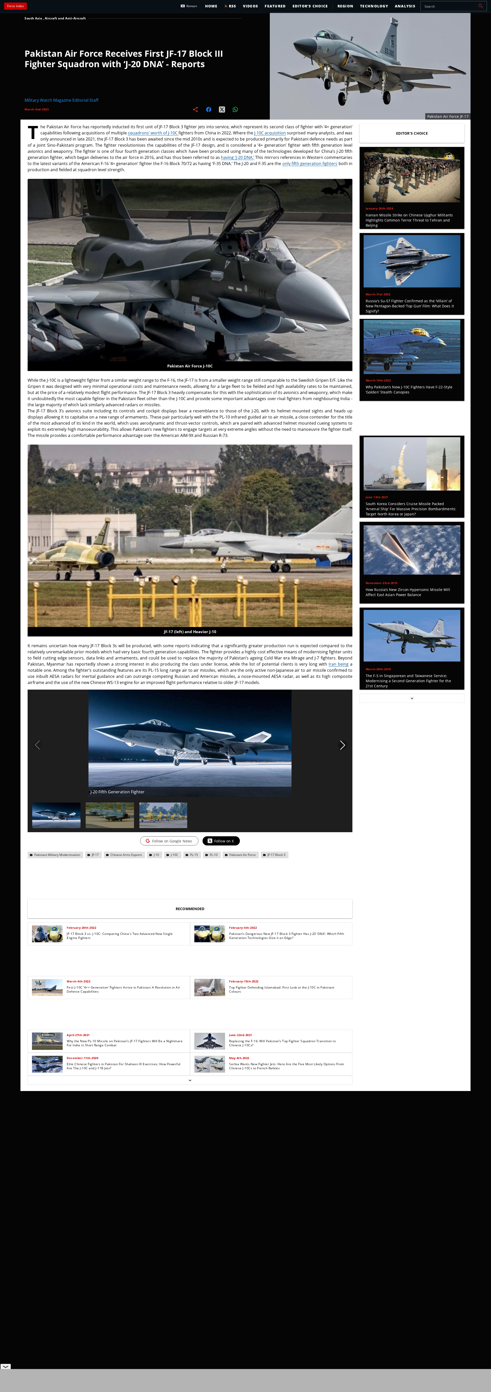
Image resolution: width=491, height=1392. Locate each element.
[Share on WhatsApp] (235, 109)
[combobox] (453, 6)
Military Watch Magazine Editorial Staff (61, 100)
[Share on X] (222, 109)
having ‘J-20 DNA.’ (237, 157)
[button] (481, 6)
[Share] (195, 109)
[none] (190, 1003)
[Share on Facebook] (209, 109)
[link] (109, 933)
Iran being (339, 664)
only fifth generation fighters (310, 163)
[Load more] (190, 1080)
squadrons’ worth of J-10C (153, 133)
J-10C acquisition (270, 133)
